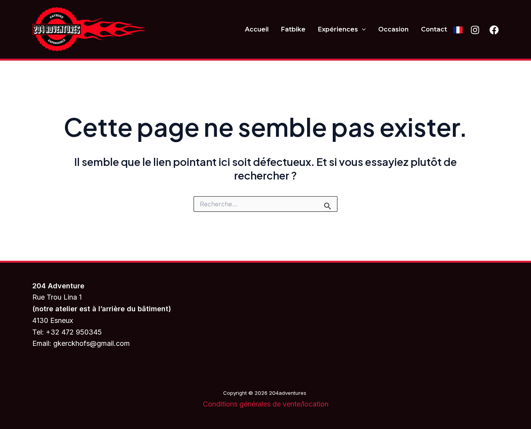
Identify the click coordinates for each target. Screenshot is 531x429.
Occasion (393, 29)
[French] (458, 29)
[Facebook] (494, 30)
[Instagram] (475, 30)
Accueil (257, 29)
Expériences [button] (338, 29)
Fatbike (293, 29)
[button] (362, 29)
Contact (434, 29)
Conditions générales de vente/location (265, 404)
